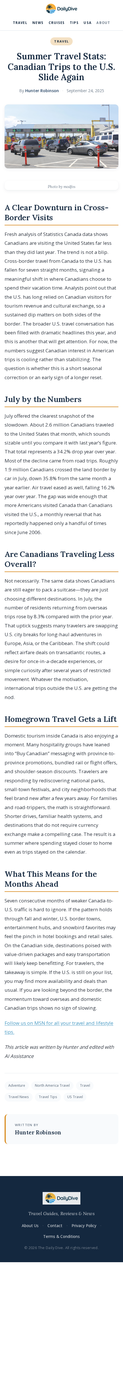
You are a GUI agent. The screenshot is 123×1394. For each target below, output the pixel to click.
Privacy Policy (84, 1225)
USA (87, 23)
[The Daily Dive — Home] (61, 9)
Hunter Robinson (42, 90)
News (37, 23)
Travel (20, 23)
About (103, 23)
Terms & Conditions (61, 1236)
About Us (30, 1225)
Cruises (57, 23)
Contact (54, 1225)
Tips (74, 23)
